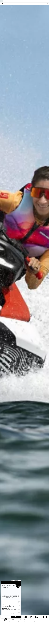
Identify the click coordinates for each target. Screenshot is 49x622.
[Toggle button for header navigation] (1, 1)
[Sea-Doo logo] (6, 1)
